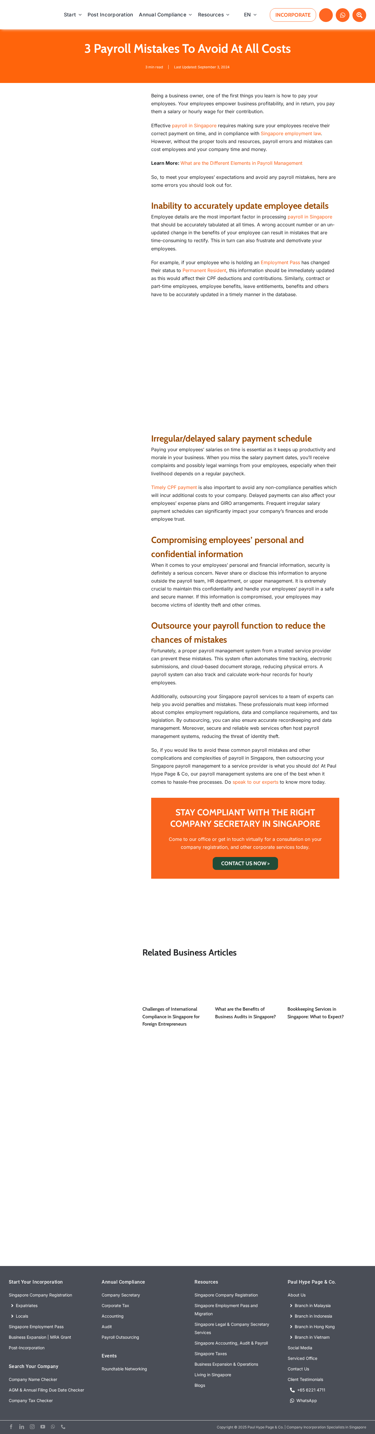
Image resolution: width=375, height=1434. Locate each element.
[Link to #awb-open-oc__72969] (326, 15)
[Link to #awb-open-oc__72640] (359, 15)
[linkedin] (21, 1426)
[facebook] (11, 1426)
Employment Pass (280, 262)
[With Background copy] (33, 13)
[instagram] (32, 1426)
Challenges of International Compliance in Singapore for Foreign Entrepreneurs (171, 1016)
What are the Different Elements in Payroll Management (241, 163)
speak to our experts (255, 782)
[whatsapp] (53, 1426)
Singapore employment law (291, 133)
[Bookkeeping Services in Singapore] (317, 968)
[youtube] (42, 1426)
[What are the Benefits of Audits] (245, 968)
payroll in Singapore (194, 125)
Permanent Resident (204, 270)
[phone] (63, 1426)
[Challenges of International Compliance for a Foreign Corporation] (172, 968)
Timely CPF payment (174, 487)
